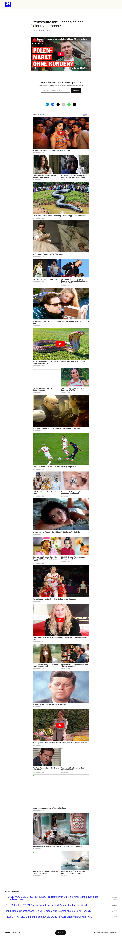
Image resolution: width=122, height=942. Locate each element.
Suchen (60, 932)
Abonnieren (76, 90)
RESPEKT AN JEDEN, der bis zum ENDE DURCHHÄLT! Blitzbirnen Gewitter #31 (48, 917)
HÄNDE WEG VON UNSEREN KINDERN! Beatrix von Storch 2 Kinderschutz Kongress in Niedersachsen (51, 898)
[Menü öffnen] (116, 4)
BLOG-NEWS (42, 30)
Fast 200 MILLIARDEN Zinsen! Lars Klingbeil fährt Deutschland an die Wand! (46, 905)
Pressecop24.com (12, 932)
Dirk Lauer (35, 30)
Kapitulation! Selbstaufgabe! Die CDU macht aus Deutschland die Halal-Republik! (48, 911)
